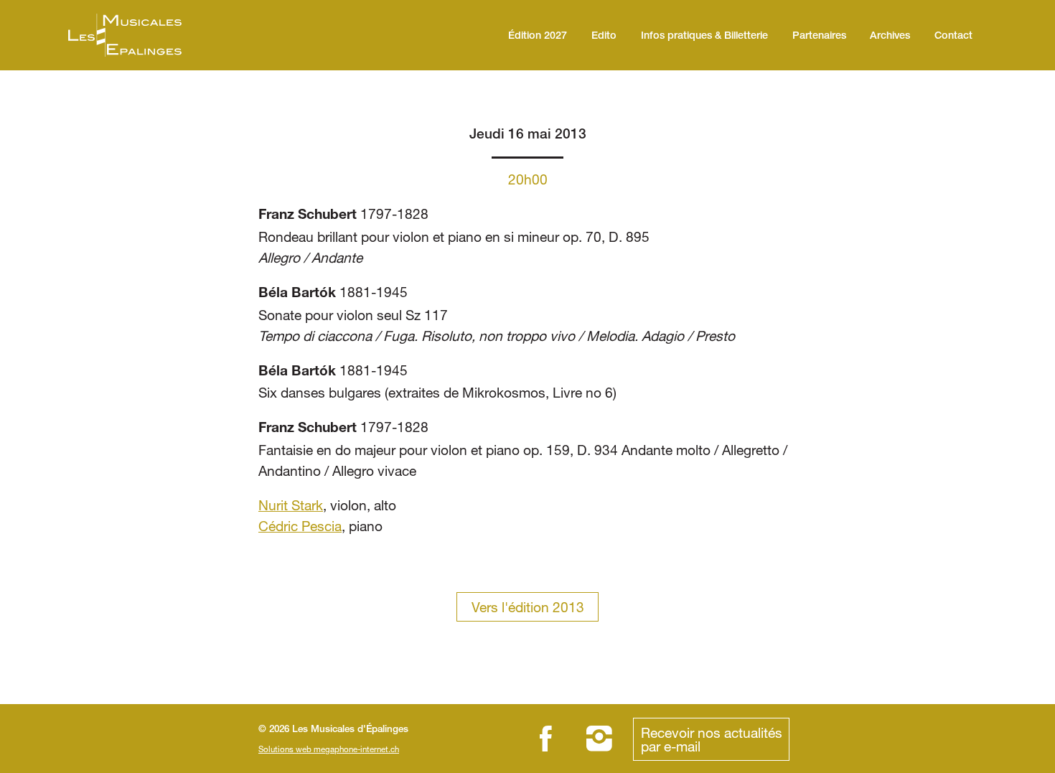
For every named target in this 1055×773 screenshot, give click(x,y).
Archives (890, 37)
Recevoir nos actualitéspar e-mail (711, 739)
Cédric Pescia (300, 525)
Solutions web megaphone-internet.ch (328, 749)
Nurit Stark (290, 505)
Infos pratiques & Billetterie (704, 37)
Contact (953, 37)
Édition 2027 (537, 37)
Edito (603, 37)
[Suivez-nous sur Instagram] (599, 738)
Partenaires (819, 37)
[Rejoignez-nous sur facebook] (546, 738)
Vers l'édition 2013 (528, 607)
